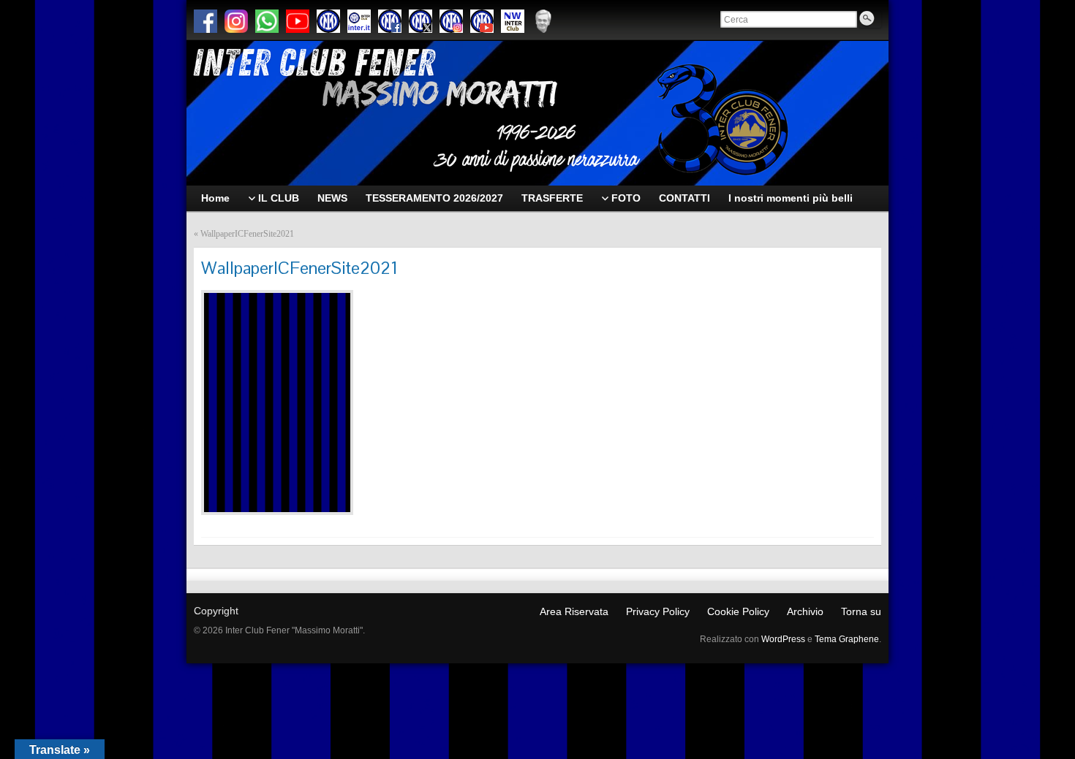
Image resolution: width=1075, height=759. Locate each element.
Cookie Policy (738, 611)
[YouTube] (297, 21)
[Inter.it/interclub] (359, 21)
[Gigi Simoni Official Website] (543, 21)
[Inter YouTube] (482, 21)
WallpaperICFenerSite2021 (247, 234)
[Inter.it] (328, 21)
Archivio (805, 611)
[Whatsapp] (267, 21)
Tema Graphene (847, 639)
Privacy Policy (658, 611)
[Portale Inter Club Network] (512, 21)
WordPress (783, 639)
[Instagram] (236, 21)
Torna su (861, 611)
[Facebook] (205, 21)
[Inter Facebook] (389, 21)
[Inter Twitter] (420, 21)
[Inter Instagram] (451, 21)
